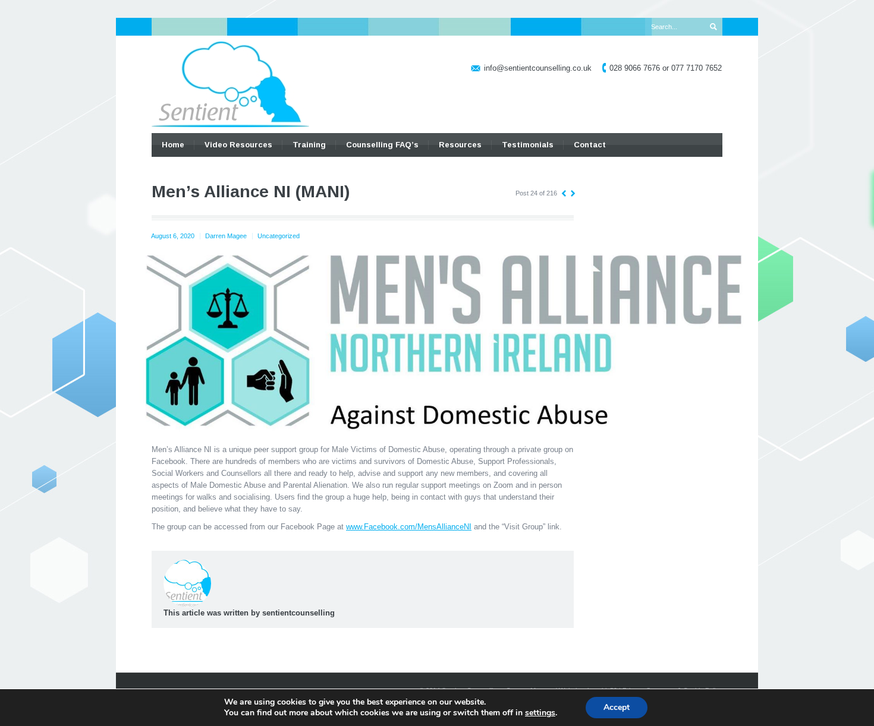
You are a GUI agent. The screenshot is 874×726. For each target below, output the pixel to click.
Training (309, 144)
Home (173, 144)
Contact (590, 144)
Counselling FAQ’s (382, 144)
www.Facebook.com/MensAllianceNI (408, 526)
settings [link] (540, 712)
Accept (616, 707)
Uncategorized (278, 235)
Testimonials (528, 144)
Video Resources (238, 144)
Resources (460, 144)
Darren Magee (226, 235)
